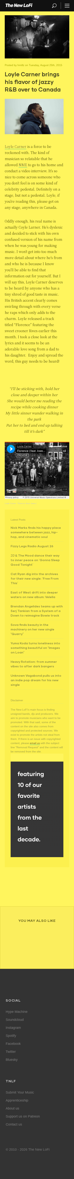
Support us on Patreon (23, 1116)
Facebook (13, 1044)
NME (23, 164)
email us (35, 743)
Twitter (11, 1052)
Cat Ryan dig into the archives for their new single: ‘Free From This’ (35, 578)
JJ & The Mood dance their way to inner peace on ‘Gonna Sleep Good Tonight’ (35, 560)
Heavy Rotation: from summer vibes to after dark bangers (34, 664)
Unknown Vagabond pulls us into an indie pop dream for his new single (36, 680)
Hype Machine (17, 1012)
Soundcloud (15, 1020)
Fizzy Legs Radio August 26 (32, 546)
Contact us (14, 1124)
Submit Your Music (20, 1092)
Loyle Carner (10, 503)
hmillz (20, 65)
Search (54, 5)
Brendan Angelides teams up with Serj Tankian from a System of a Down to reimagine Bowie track (37, 610)
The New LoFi (19, 5)
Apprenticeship (17, 1100)
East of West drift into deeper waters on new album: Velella (34, 594)
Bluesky (12, 1060)
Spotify (11, 1036)
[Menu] (65, 5)
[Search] (56, 5)
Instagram (13, 1028)
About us (12, 1108)
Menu (67, 5)
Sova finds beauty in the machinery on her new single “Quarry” (32, 629)
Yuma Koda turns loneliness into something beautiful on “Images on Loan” (35, 647)
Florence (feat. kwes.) (27, 503)
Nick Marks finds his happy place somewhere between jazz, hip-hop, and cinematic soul (36, 532)
